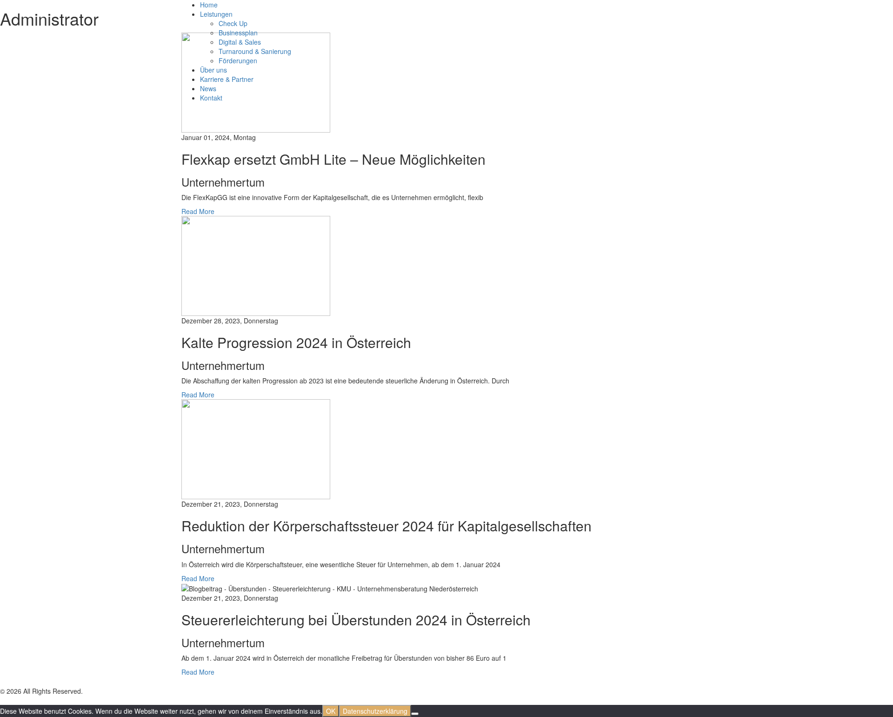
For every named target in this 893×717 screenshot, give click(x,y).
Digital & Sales (240, 42)
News (208, 88)
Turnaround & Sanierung (255, 51)
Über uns (213, 69)
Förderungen (238, 60)
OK (330, 711)
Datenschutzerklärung (375, 711)
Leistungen (216, 14)
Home (209, 4)
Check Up (233, 23)
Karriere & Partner (226, 79)
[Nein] (415, 713)
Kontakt (211, 97)
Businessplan (238, 32)
